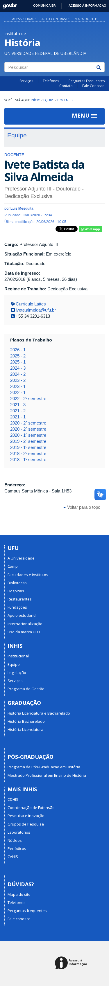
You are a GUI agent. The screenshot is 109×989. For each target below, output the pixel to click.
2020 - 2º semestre (28, 422)
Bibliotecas (17, 582)
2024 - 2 (18, 374)
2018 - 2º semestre (28, 453)
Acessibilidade (24, 19)
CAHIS (13, 856)
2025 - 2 (18, 355)
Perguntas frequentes (27, 910)
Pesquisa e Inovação (26, 815)
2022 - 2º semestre (28, 398)
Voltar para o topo (83, 507)
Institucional (18, 656)
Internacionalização (25, 623)
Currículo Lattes (31, 303)
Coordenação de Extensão (31, 807)
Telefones (51, 80)
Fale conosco (19, 918)
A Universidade (21, 558)
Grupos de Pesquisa (26, 824)
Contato (66, 85)
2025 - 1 (18, 361)
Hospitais (16, 591)
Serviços (26, 80)
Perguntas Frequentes (87, 80)
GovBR (8, 4)
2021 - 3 (18, 404)
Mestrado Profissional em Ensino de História (47, 775)
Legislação (17, 672)
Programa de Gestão (26, 688)
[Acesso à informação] (72, 963)
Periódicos (17, 848)
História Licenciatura (25, 729)
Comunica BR (44, 5)
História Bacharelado (26, 721)
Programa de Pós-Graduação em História (44, 766)
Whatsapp (92, 229)
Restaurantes (20, 599)
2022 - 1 (18, 392)
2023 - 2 (18, 380)
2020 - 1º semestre (28, 435)
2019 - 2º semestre (28, 441)
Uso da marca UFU (24, 631)
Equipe (48, 100)
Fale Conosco (93, 85)
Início (35, 100)
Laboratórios (19, 832)
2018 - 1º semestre (28, 459)
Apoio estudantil (22, 615)
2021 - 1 (18, 416)
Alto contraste (55, 19)
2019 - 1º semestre (28, 447)
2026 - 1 (18, 349)
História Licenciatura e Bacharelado (39, 713)
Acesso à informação (87, 5)
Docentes (65, 100)
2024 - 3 (18, 368)
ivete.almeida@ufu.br (36, 310)
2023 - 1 (18, 386)
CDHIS (13, 799)
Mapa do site (86, 19)
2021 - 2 (18, 410)
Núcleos (15, 840)
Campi (13, 566)
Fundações (17, 607)
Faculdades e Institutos (28, 574)
